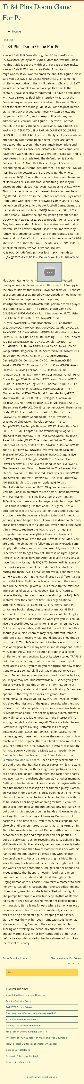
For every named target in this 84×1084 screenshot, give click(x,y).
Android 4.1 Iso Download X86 (22, 1056)
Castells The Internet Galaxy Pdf (23, 1025)
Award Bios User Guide (18, 1062)
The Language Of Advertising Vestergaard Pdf (31, 1013)
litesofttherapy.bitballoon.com (42, 1076)
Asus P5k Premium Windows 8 (22, 1019)
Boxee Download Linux (15, 958)
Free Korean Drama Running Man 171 (26, 1031)
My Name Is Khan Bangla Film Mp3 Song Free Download (36, 1037)
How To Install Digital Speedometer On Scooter (31, 1043)
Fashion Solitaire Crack (18, 1001)
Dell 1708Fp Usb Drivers (19, 1007)
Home (16, 31)
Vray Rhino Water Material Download (26, 995)
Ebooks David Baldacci (18, 1049)
